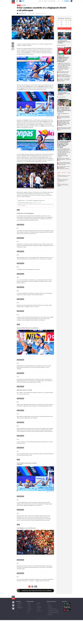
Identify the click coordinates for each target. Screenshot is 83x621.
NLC (28, 612)
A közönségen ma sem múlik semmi (26, 528)
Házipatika (38, 603)
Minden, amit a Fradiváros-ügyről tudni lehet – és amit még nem (64, 159)
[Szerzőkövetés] (25, 13)
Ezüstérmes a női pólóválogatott (25, 213)
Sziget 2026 (20, 603)
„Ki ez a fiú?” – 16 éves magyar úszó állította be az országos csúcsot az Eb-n (64, 79)
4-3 (18, 451)
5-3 (18, 425)
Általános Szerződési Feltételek (53, 612)
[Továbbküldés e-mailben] (13, 46)
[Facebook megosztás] (13, 43)
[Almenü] (17, 1)
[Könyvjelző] (13, 49)
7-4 (18, 363)
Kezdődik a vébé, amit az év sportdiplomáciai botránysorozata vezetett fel (64, 167)
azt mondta (33, 52)
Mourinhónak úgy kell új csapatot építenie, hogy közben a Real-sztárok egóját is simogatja (64, 144)
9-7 (17, 228)
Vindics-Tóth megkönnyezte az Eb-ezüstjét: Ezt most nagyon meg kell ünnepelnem (63, 58)
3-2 (17, 576)
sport (36, 3)
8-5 (18, 302)
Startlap (29, 603)
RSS (48, 603)
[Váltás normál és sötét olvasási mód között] (62, 1)
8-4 (18, 314)
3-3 (18, 563)
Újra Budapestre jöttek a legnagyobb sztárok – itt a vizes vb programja (64, 41)
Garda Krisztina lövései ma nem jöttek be (27, 328)
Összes (68, 172)
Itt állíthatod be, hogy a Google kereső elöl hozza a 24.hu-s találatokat (36, 590)
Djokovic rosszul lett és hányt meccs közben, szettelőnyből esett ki (64, 117)
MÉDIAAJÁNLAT (50, 614)
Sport (23, 5)
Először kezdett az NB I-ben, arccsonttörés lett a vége (63, 72)
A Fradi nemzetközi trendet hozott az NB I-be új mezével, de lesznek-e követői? (64, 163)
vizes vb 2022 (19, 3)
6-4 (18, 402)
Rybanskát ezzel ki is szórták (24, 390)
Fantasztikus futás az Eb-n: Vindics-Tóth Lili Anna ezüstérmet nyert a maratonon (64, 109)
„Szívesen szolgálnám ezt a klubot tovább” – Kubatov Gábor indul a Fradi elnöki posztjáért (64, 75)
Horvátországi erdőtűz (20, 607)
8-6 (18, 255)
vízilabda (25, 3)
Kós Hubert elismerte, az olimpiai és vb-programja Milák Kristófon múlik (64, 128)
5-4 (18, 413)
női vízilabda (31, 3)
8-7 (17, 241)
